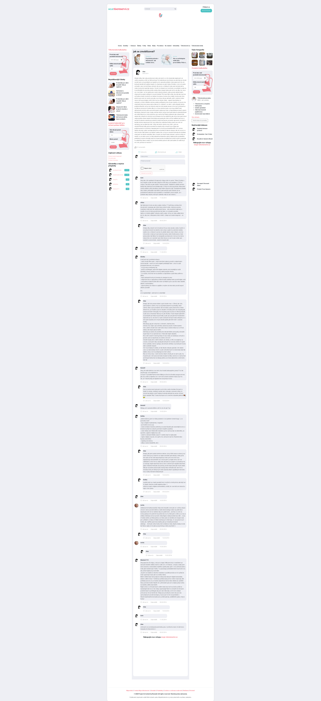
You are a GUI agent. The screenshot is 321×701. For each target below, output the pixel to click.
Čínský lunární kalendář (114, 156)
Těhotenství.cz (185, 46)
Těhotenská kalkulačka (117, 50)
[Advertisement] (160, 30)
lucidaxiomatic (117, 170)
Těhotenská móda (197, 46)
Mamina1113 (144, 560)
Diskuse (133, 46)
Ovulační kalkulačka (199, 68)
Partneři (192, 690)
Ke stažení (168, 46)
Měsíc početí (114, 139)
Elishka (143, 257)
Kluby (154, 46)
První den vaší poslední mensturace (116, 55)
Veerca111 (116, 189)
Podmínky (160, 690)
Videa (149, 46)
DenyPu (115, 179)
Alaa (144, 71)
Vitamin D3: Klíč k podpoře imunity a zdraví (121, 109)
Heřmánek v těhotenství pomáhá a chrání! (122, 93)
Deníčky (125, 46)
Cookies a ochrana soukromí (173, 690)
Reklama (186, 690)
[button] (142, 152)
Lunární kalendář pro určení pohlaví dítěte (116, 124)
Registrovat (206, 10)
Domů (120, 46)
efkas (142, 202)
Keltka (143, 416)
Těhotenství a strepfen (202, 104)
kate (142, 178)
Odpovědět (154, 198)
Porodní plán (112, 158)
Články (139, 46)
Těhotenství (175, 56)
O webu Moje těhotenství (142, 690)
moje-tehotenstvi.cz (169, 637)
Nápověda (129, 690)
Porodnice (160, 46)
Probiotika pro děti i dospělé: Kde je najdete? (122, 85)
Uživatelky (176, 46)
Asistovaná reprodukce (202, 114)
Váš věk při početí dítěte (115, 131)
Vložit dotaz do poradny (200, 120)
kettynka (115, 184)
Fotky (144, 46)
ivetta (142, 505)
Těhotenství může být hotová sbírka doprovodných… (122, 117)
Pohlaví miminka (113, 160)
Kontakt (153, 690)
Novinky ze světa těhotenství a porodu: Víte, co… (180, 60)
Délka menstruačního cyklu (116, 65)
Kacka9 (143, 368)
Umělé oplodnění (200, 108)
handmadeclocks (118, 175)
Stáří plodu (198, 106)
